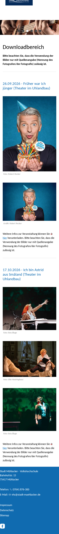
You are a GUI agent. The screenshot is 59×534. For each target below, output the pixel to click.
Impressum (6, 505)
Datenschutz (7, 510)
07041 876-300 (21, 489)
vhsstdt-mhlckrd (25, 494)
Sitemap (4, 515)
